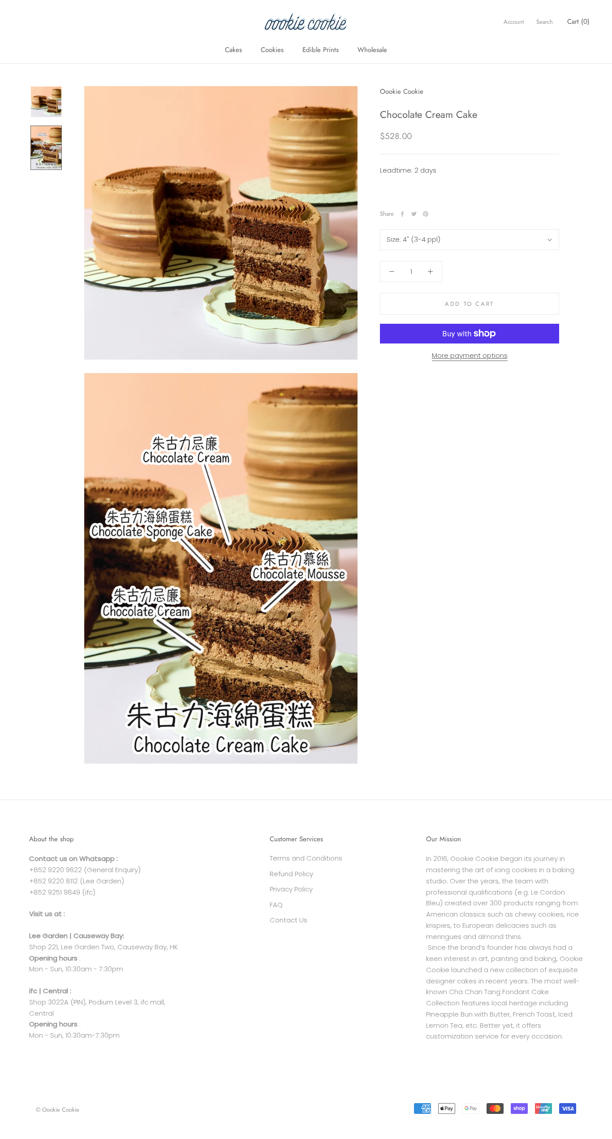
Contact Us (288, 920)
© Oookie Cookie (57, 1109)
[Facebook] (402, 214)
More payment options (470, 355)
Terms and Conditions (306, 858)
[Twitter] (414, 214)
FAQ (276, 904)
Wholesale (372, 50)
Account (514, 21)
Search (544, 21)
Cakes (233, 50)
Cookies (272, 50)
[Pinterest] (425, 214)
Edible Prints (320, 50)
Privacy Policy (291, 889)
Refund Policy (291, 873)
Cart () (578, 21)
